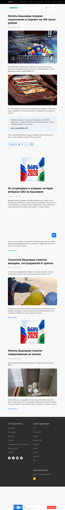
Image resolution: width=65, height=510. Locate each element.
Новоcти (10, 2)
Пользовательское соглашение (18, 444)
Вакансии (11, 436)
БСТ (16, 2)
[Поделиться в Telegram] (28, 144)
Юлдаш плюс (39, 2)
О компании (12, 432)
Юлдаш (30, 2)
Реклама (11, 452)
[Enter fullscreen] (63, 507)
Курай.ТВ (36, 456)
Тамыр (54, 2)
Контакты (11, 440)
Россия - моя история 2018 (42, 474)
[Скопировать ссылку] (32, 144)
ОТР (34, 460)
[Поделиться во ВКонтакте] (22, 144)
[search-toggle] (50, 8)
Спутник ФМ (22, 2)
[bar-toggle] (54, 8)
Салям (60, 2)
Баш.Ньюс (11, 428)
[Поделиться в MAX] (19, 144)
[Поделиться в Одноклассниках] (25, 144)
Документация (12, 448)
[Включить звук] (54, 235)
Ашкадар (47, 2)
